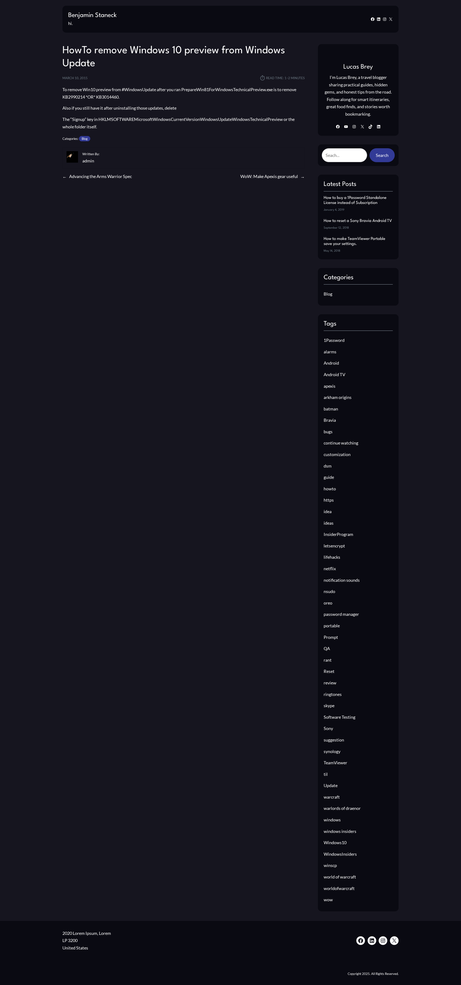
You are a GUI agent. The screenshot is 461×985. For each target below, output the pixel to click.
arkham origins (338, 397)
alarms (330, 351)
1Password (334, 340)
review (330, 682)
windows (332, 819)
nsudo (329, 591)
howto (330, 488)
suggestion (334, 739)
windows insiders (340, 831)
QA (327, 648)
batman (331, 408)
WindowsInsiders (340, 854)
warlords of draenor (342, 808)
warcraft (332, 797)
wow (328, 899)
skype (329, 705)
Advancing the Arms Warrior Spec (100, 176)
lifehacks (332, 557)
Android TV (334, 374)
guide (329, 477)
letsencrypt (334, 545)
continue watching (341, 442)
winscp (330, 865)
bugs (328, 431)
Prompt (331, 637)
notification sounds (342, 580)
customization (337, 454)
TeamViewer (335, 762)
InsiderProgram (338, 534)
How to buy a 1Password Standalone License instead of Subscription (355, 200)
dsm (328, 466)
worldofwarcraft (339, 888)
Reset (329, 671)
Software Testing (339, 717)
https (329, 500)
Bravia (330, 420)
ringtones (333, 694)
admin (88, 160)
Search (382, 155)
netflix (330, 568)
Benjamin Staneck (92, 15)
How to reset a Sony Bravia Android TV (358, 221)
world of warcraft (340, 876)
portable (332, 625)
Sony (328, 728)
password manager (341, 614)
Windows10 (335, 842)
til (326, 774)
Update (331, 785)
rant (328, 660)
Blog (85, 139)
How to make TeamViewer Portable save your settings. (354, 241)
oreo (328, 602)
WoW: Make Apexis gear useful (269, 176)
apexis (329, 386)
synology (332, 751)
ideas (329, 523)
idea (328, 511)
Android (331, 363)
